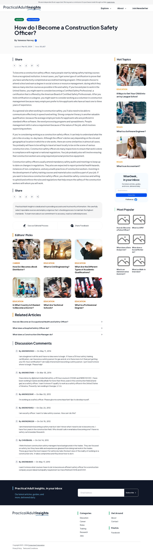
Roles (120, 127)
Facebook (115, 532)
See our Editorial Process (38, 225)
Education (49, 263)
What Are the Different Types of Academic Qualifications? (86, 269)
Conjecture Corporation (36, 545)
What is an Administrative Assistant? (123, 271)
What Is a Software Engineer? (131, 131)
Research (84, 532)
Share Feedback (82, 225)
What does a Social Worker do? (137, 249)
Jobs (82, 536)
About (113, 518)
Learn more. (111, 2)
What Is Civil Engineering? (56, 266)
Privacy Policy (17, 548)
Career (16, 263)
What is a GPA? (138, 228)
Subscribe (131, 195)
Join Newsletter (140, 8)
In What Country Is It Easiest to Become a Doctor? (26, 306)
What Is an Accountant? (128, 166)
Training (83, 528)
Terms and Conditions (30, 548)
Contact (114, 521)
